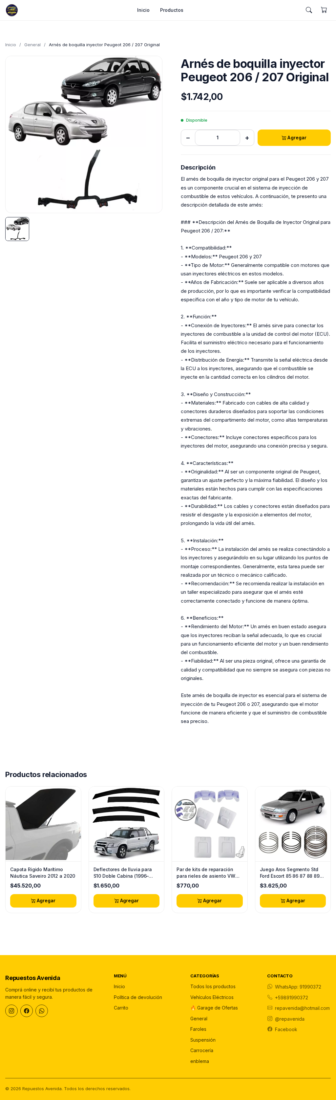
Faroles (198, 1029)
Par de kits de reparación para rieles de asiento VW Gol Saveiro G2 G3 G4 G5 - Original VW (207, 873)
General (32, 44)
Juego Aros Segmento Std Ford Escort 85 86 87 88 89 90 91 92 (290, 873)
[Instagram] (11, 1011)
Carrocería (201, 1050)
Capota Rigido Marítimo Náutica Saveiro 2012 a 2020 (42, 873)
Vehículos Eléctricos (212, 997)
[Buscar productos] (309, 10)
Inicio (143, 10)
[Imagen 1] (17, 229)
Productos (171, 10)
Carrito (121, 1007)
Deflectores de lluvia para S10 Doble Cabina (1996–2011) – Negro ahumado (123, 873)
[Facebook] (26, 1011)
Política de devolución (138, 997)
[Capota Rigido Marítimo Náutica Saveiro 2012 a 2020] (43, 824)
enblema (199, 1061)
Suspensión (203, 1040)
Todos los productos (213, 986)
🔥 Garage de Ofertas (214, 1007)
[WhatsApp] (41, 1011)
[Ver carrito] (324, 10)
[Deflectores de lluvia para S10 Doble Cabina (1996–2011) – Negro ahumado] (126, 824)
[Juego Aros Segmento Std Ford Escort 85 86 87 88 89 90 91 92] (293, 824)
